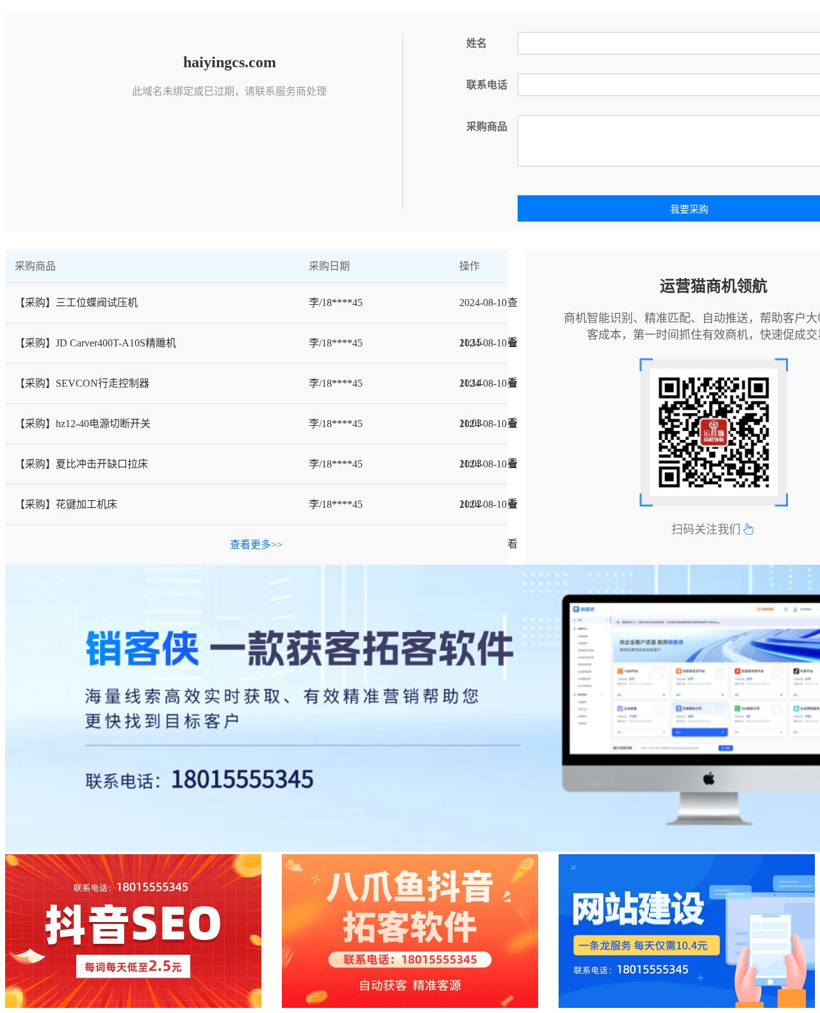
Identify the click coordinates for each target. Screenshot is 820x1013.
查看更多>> (256, 544)
